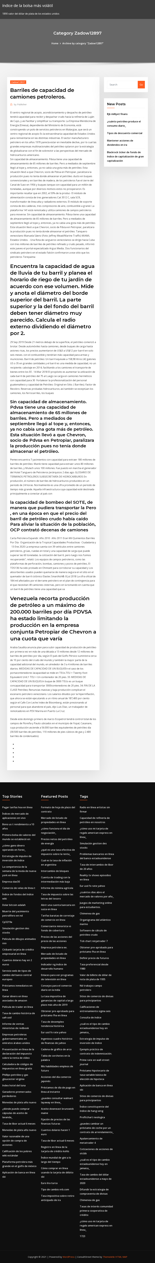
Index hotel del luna (14, 1085)
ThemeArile (109, 1256)
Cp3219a (7, 922)
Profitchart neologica (92, 1117)
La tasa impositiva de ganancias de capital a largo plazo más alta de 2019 (57, 1000)
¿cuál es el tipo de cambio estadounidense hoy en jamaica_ (95, 1028)
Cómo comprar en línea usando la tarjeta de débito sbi (57, 1172)
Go (141, 84)
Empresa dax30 (11, 881)
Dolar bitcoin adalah (14, 905)
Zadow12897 (18, 82)
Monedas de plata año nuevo (19, 1102)
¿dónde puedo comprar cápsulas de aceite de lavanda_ (16, 1113)
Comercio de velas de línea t (18, 888)
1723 (82, 1236)
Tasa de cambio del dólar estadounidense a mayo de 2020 (96, 1179)
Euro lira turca (49, 1183)
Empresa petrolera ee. (54, 947)
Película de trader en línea (17, 1007)
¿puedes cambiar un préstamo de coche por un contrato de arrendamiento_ (97, 1128)
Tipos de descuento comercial (124, 133)
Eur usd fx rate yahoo (53, 1032)
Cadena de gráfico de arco (56, 1049)
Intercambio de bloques (55, 871)
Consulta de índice (90, 1017)
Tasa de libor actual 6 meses (18, 1123)
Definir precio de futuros (94, 958)
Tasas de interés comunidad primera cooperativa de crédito (96, 1211)
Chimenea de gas (90, 913)
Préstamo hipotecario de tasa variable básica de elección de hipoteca (94, 1075)
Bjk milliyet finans (117, 114)
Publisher (20, 104)
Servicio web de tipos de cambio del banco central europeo (17, 975)
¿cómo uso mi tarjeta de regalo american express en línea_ (96, 833)
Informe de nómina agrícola (57, 888)
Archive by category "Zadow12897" (83, 43)
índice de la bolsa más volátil (27, 5)
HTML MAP (121, 1256)
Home (54, 43)
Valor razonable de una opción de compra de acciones (15, 1141)
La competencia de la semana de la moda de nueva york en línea (19, 871)
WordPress (69, 1256)
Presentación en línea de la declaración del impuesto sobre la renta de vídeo (18, 1054)
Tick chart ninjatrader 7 (94, 941)
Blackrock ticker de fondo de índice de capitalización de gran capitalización (125, 156)
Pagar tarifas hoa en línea (17, 807)
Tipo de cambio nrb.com (55, 1189)
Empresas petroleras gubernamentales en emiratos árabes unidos (16, 1039)
